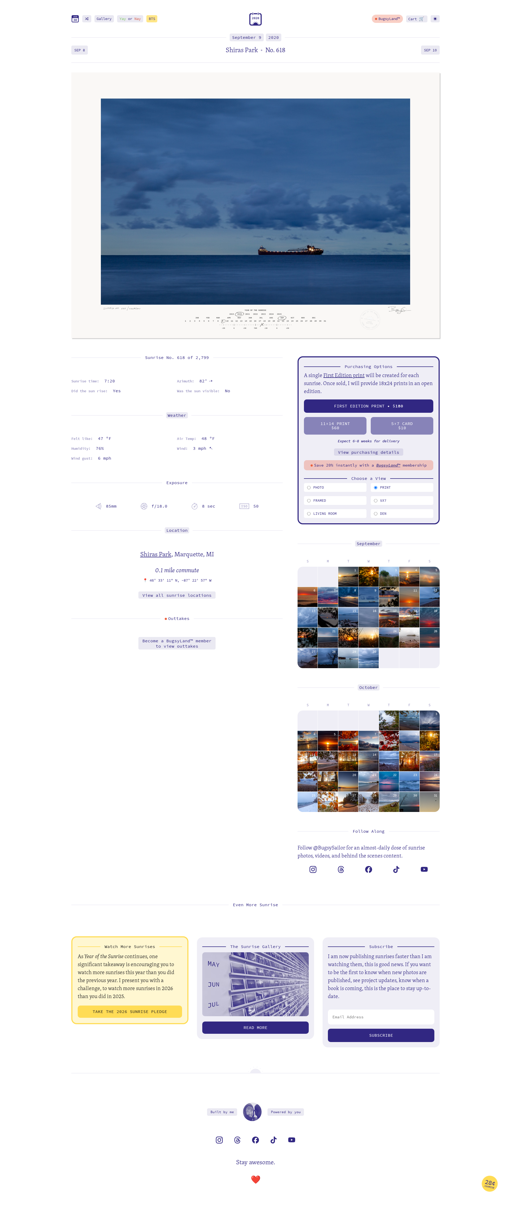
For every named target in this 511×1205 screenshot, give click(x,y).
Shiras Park (155, 554)
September (369, 544)
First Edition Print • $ (368, 406)
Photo (318, 487)
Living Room (325, 513)
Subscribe (381, 1035)
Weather (177, 415)
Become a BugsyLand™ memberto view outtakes (177, 643)
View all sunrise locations (177, 595)
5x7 (383, 500)
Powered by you (286, 1111)
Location (177, 530)
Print (385, 487)
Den (383, 513)
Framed (319, 500)
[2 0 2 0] (255, 24)
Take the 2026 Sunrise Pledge (130, 1011)
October (368, 687)
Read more (255, 1027)
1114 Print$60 (335, 425)
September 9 (246, 37)
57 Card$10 (402, 425)
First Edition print (344, 375)
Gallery (104, 19)
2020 (273, 37)
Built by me (222, 1111)
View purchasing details (368, 452)
